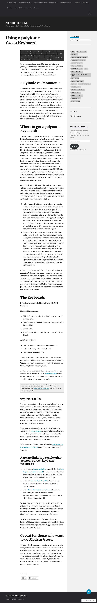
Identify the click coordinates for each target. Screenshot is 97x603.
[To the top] (88, 591)
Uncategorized (76, 95)
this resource (36, 431)
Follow (74, 146)
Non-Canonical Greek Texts (79, 75)
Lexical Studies (77, 68)
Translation (76, 92)
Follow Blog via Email (79, 127)
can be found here (51, 374)
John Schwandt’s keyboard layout (40, 490)
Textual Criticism (77, 89)
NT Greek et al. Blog (25, 2)
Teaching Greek (84, 84)
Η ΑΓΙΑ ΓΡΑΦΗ (75, 101)
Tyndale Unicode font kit (39, 481)
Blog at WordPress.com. (15, 599)
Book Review (81, 51)
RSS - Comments (75, 116)
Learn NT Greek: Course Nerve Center (27, 8)
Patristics (75, 78)
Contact (9, 8)
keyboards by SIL (39, 469)
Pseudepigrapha (77, 81)
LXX (86, 68)
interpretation (77, 63)
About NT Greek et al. (81, 2)
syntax (73, 84)
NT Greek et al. (11, 2)
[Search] (89, 13)
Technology (75, 86)
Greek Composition (78, 60)
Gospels (74, 54)
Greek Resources (65, 2)
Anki (73, 51)
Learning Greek (76, 65)
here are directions (41, 388)
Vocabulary (75, 98)
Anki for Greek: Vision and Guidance (45, 2)
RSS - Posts (73, 111)
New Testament (76, 71)
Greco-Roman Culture (79, 57)
